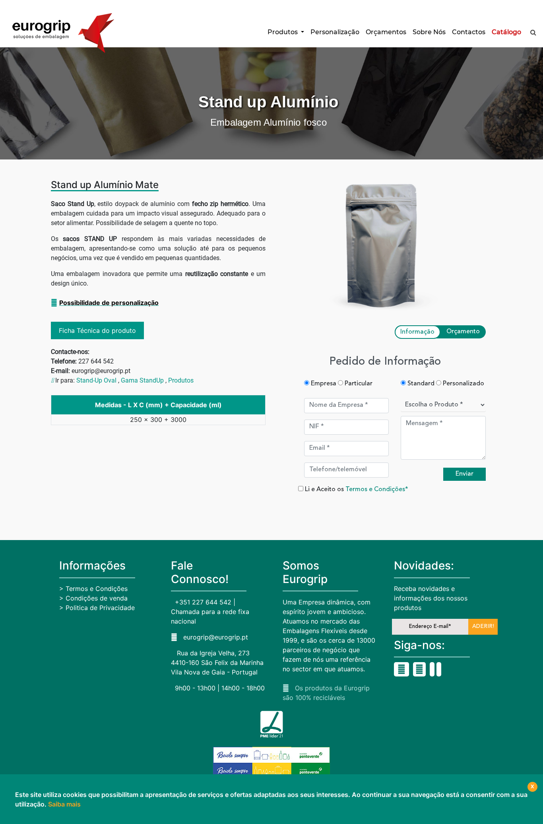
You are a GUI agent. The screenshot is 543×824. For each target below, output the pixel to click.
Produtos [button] (283, 32)
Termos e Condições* (376, 489)
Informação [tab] (417, 332)
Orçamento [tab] (463, 331)
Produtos (181, 380)
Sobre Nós (429, 32)
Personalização (334, 32)
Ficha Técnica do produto (97, 330)
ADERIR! (483, 626)
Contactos (468, 32)
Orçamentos (386, 32)
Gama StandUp (142, 380)
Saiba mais (64, 804)
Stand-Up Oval (96, 380)
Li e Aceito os (355, 489)
